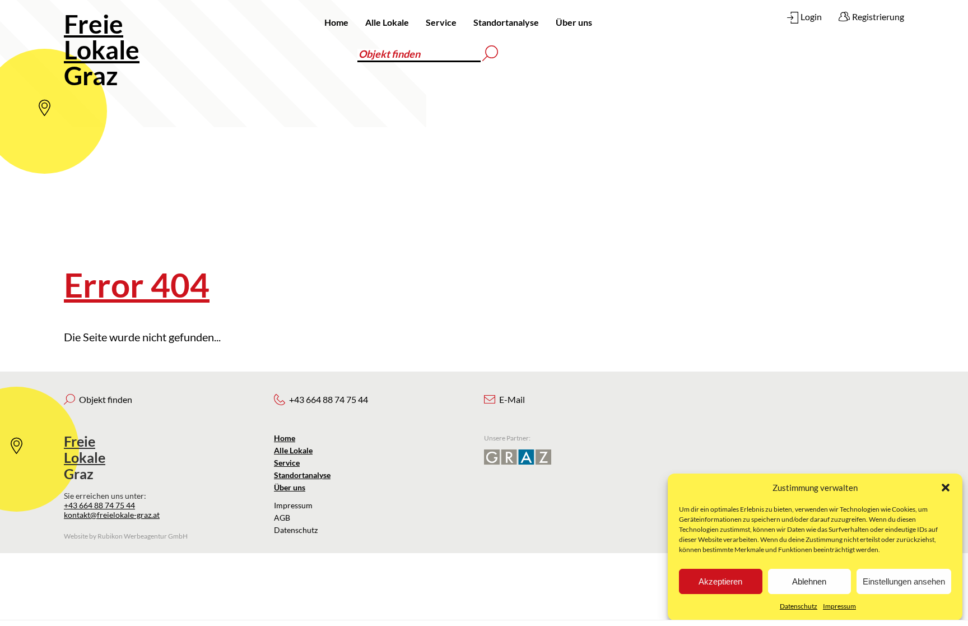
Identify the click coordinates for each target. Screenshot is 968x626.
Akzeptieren (720, 581)
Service (441, 22)
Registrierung (878, 16)
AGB (282, 517)
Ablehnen (809, 581)
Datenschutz (798, 606)
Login (811, 16)
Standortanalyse (506, 22)
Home (336, 22)
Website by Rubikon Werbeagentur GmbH (126, 536)
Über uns (574, 22)
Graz (101, 49)
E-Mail (512, 399)
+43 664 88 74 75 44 (99, 505)
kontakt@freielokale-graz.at (112, 515)
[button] (945, 487)
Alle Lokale (387, 22)
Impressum (839, 606)
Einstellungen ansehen (904, 581)
